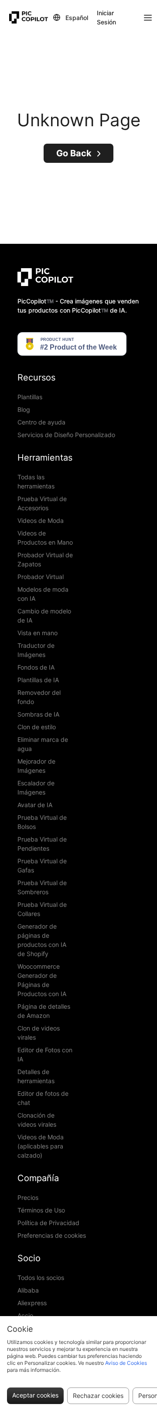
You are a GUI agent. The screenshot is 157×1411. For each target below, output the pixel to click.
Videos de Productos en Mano (45, 537)
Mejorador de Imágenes (36, 766)
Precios (27, 1197)
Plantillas (29, 397)
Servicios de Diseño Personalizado (66, 434)
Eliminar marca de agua (42, 744)
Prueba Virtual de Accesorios (42, 503)
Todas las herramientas (36, 481)
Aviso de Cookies (126, 1363)
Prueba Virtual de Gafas (42, 865)
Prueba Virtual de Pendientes (42, 843)
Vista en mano (37, 632)
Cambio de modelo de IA (44, 615)
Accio (25, 1315)
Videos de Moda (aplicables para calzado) (40, 1146)
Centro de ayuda (41, 422)
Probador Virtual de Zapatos (45, 559)
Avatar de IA (34, 804)
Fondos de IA (36, 667)
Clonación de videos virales (36, 1119)
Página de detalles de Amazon (43, 1011)
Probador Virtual (40, 576)
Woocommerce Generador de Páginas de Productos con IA (41, 980)
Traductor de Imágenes (36, 650)
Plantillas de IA (38, 680)
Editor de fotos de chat (42, 1098)
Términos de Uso (41, 1210)
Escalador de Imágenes (36, 787)
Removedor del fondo (39, 697)
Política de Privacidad (48, 1222)
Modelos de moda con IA (42, 594)
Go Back (74, 153)
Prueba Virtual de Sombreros (42, 887)
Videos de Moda (40, 520)
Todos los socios (40, 1277)
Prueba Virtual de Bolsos (42, 822)
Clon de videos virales (38, 1032)
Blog (23, 409)
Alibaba (28, 1290)
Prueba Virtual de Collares (42, 909)
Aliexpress (32, 1303)
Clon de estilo (36, 727)
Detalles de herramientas (36, 1076)
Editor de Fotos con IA (44, 1054)
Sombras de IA (38, 714)
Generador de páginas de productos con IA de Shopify (41, 940)
